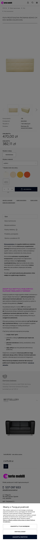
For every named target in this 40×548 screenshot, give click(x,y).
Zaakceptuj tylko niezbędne (20, 526)
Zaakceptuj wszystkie (20, 537)
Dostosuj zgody (20, 531)
